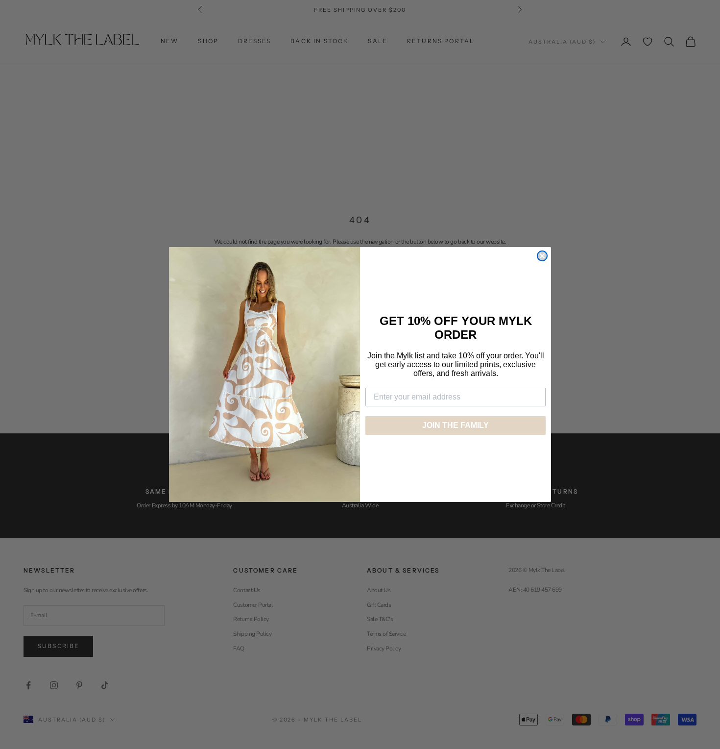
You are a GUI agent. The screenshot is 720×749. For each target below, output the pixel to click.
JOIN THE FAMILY (455, 425)
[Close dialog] (542, 256)
